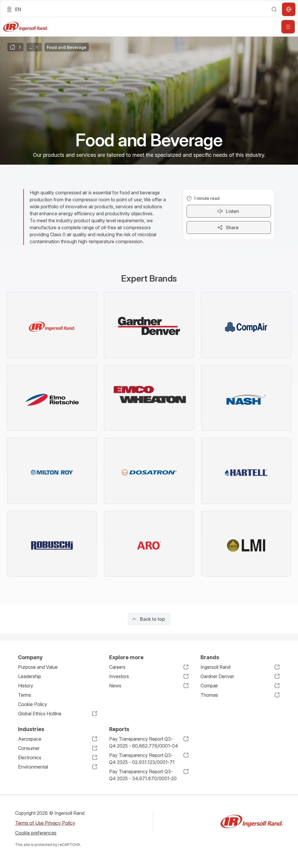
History (25, 686)
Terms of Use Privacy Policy (45, 823)
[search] (274, 9)
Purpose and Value (38, 667)
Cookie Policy (32, 704)
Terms (24, 695)
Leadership (29, 676)
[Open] (288, 26)
